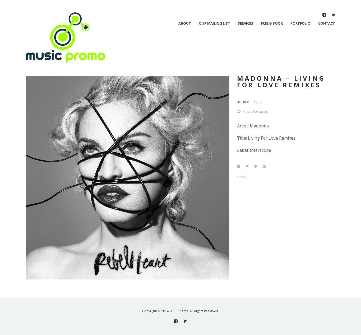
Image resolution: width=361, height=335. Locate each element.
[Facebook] (324, 15)
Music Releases (255, 111)
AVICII (244, 176)
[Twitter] (333, 15)
